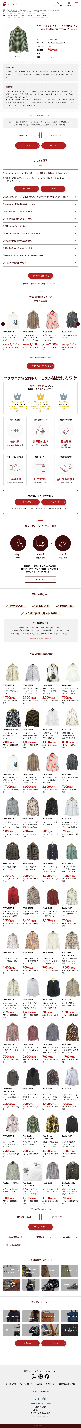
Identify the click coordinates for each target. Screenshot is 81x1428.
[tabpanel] (18, 39)
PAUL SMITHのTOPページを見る (40, 115)
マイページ (53, 145)
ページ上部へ (40, 1359)
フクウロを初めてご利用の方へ (15, 1245)
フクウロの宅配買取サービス (14, 1237)
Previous (3, 324)
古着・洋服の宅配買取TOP (10, 10)
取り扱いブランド (25, 10)
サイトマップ (50, 1384)
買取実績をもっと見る (24, 1217)
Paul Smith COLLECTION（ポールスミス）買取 (46, 10)
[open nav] (76, 4)
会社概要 (39, 1384)
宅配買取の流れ (40, 579)
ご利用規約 (33, 1391)
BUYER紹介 (66, 1237)
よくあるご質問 (11, 1384)
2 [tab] (17, 56)
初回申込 (27, 145)
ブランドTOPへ (40, 1227)
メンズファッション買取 (39, 15)
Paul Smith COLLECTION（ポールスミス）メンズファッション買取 (21, 12)
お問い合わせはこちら (40, 276)
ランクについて (57, 1217)
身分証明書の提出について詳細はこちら (40, 638)
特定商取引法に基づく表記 (66, 1384)
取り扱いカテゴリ (25, 15)
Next (78, 324)
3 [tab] (19, 56)
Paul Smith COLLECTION (57, 43)
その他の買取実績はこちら (40, 366)
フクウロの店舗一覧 (26, 1384)
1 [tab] (15, 56)
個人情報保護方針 (45, 1391)
